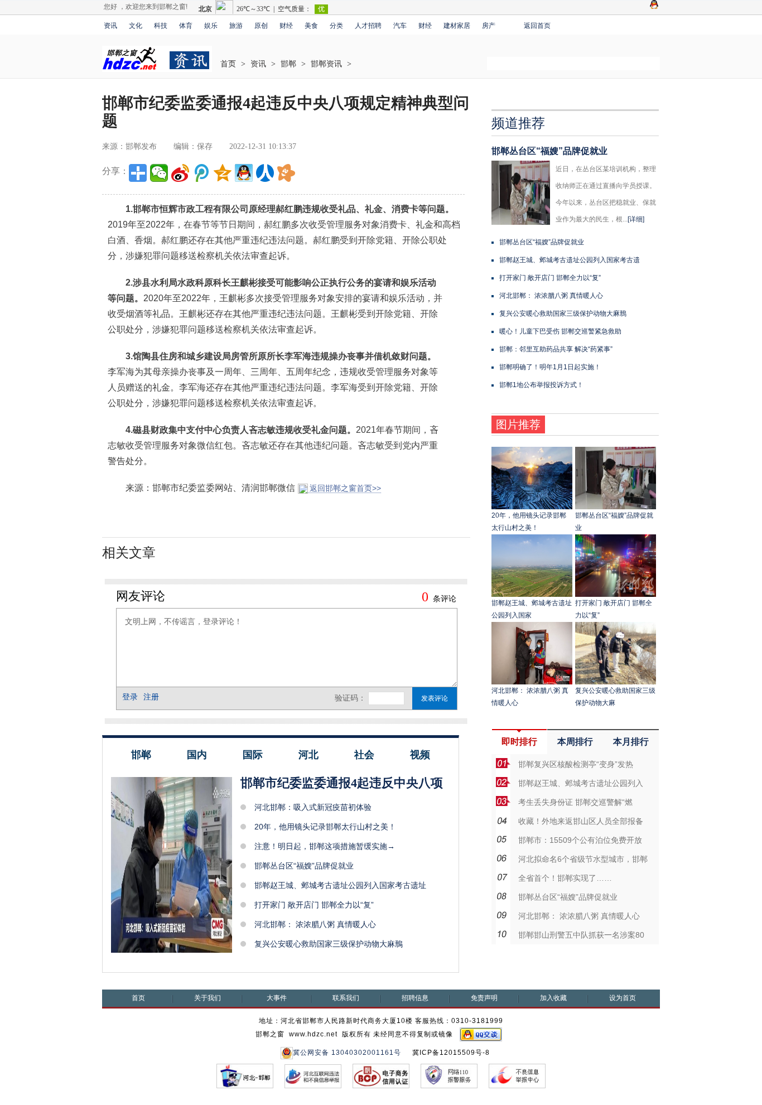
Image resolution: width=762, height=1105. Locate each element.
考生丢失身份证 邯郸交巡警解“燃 (575, 802)
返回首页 (537, 26)
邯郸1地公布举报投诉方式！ (541, 385)
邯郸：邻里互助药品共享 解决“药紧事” (556, 349)
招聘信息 (415, 998)
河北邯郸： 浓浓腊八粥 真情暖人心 (315, 924)
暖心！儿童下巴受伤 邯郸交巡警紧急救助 (560, 331)
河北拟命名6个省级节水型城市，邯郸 (583, 859)
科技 (160, 26)
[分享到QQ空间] (223, 173)
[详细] (636, 219)
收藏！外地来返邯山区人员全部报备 (580, 821)
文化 (135, 26)
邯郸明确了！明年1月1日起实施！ (550, 367)
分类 (336, 26)
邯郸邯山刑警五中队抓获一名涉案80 (581, 934)
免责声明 (484, 998)
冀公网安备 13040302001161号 (347, 1052)
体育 (185, 26)
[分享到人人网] (265, 173)
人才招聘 (368, 26)
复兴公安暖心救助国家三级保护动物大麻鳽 (328, 943)
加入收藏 (553, 998)
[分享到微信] (159, 173)
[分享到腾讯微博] (201, 173)
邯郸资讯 (326, 64)
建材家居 (456, 26)
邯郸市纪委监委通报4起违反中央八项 (341, 783)
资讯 (110, 26)
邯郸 (288, 64)
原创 (261, 26)
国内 (197, 754)
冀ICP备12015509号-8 (451, 1052)
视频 (420, 754)
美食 (311, 26)
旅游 (236, 26)
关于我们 (207, 998)
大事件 (277, 998)
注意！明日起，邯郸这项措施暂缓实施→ (324, 846)
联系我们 (345, 998)
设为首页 (622, 998)
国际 (253, 754)
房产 (488, 26)
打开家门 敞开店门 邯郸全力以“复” (314, 904)
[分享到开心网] (286, 173)
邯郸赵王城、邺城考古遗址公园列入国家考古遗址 (340, 885)
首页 (228, 64)
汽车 (400, 26)
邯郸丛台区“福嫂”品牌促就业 (304, 865)
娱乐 (211, 26)
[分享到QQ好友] (244, 173)
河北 (308, 754)
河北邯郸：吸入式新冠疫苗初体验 (313, 807)
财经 (286, 26)
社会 (364, 754)
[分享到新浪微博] (180, 173)
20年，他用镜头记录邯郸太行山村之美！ (325, 826)
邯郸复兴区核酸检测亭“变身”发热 (575, 764)
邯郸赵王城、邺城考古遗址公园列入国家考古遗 (569, 260)
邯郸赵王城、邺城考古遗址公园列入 (580, 783)
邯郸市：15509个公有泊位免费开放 (580, 840)
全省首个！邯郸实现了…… (565, 878)
